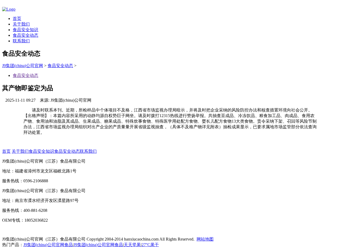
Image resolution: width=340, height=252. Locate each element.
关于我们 (21, 24)
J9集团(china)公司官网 (22, 65)
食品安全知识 (25, 29)
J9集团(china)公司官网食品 (48, 244)
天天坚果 (132, 244)
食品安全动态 (25, 35)
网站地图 (205, 239)
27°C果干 (150, 244)
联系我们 (21, 41)
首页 (17, 18)
